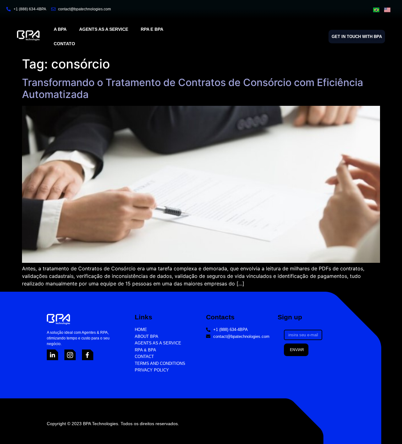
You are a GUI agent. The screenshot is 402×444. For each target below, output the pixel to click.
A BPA (60, 29)
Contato (64, 43)
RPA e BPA (152, 29)
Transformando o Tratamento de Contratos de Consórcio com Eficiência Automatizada (192, 88)
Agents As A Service (103, 29)
